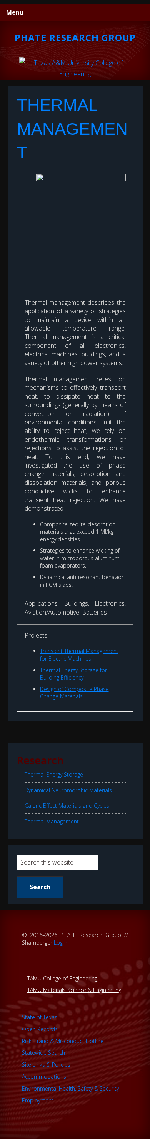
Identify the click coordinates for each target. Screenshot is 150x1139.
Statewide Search (43, 1052)
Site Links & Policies (46, 1064)
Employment (37, 1100)
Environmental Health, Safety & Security (70, 1088)
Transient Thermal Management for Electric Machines (79, 654)
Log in (61, 942)
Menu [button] (14, 12)
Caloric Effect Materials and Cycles (67, 805)
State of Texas (39, 1017)
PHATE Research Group (75, 37)
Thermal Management (52, 821)
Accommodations (44, 1076)
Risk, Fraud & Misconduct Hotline (62, 1041)
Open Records (40, 1029)
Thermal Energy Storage (54, 774)
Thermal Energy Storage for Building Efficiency (73, 673)
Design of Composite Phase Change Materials (74, 692)
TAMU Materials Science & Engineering (74, 990)
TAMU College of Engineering (62, 978)
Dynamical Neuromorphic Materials (68, 790)
